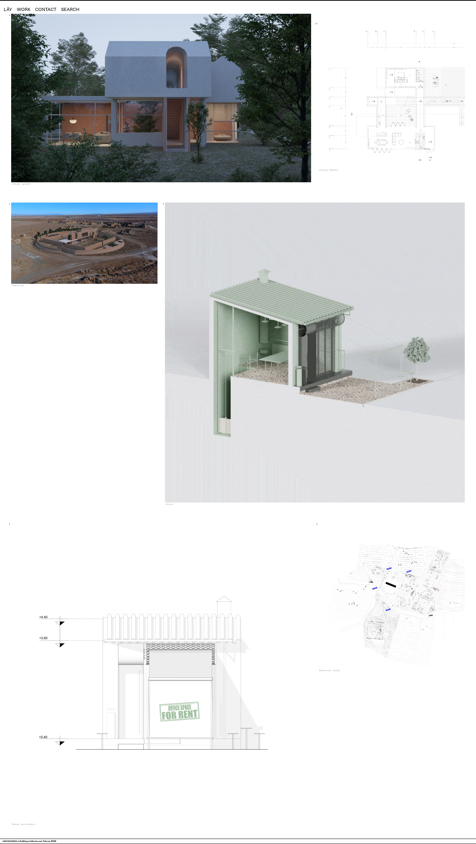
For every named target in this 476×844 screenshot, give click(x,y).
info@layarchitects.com (30, 841)
